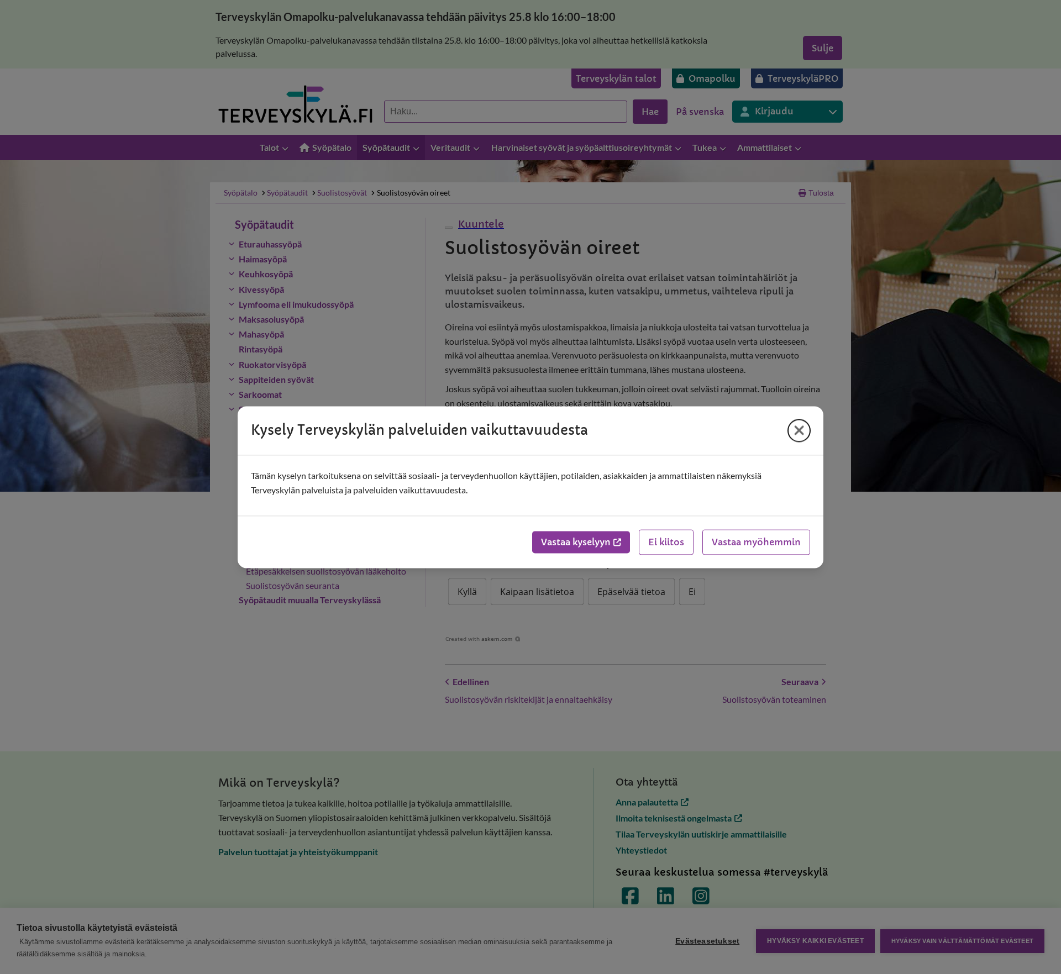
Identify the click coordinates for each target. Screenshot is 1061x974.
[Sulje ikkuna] (799, 430)
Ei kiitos (666, 541)
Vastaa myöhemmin (756, 541)
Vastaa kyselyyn (576, 541)
